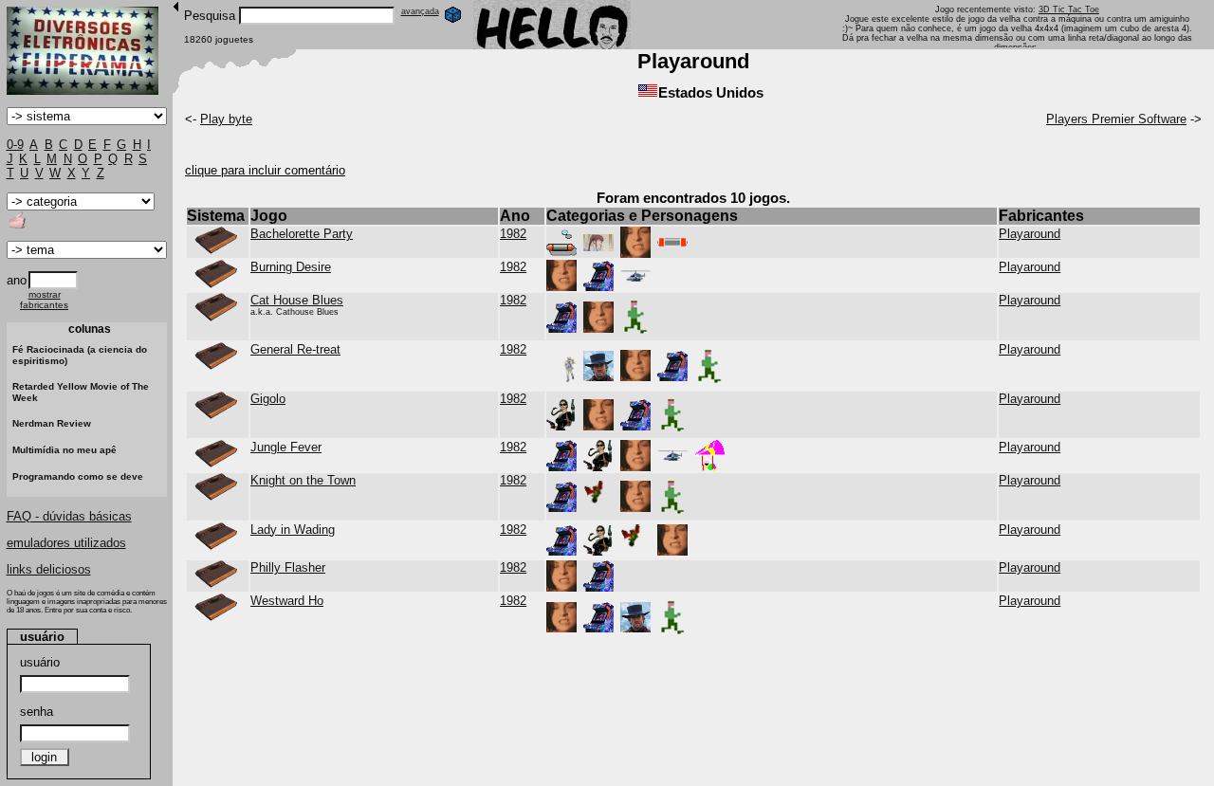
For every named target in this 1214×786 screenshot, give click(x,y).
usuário (40, 662)
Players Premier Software (1116, 119)
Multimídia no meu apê (64, 450)
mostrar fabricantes (44, 299)
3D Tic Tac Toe (1069, 9)
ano (17, 280)
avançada (420, 11)
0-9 (15, 144)
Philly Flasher (287, 567)
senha (36, 711)
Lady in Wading (292, 529)
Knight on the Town (303, 480)
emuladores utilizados (66, 543)
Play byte (226, 119)
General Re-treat (295, 349)
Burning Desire (290, 267)
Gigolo (267, 399)
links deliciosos (49, 569)
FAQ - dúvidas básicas (69, 516)
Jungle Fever (286, 447)
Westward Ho (286, 601)
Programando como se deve (77, 476)
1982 (513, 234)
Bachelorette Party (301, 234)
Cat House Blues (296, 300)
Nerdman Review (51, 423)
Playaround (1029, 234)
